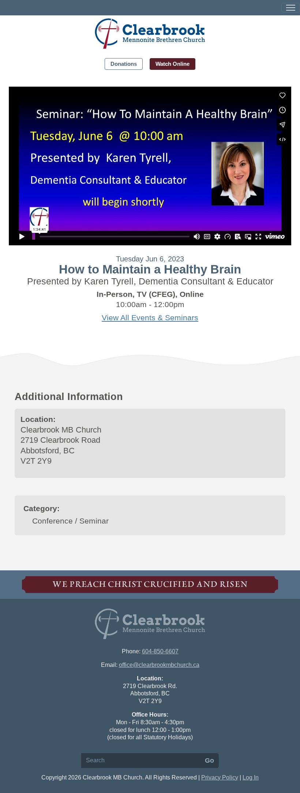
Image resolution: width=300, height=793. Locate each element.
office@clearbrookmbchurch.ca (159, 665)
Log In (251, 777)
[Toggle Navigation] (290, 7)
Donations (123, 64)
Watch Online (172, 64)
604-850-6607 (160, 651)
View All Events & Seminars (150, 317)
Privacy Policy (219, 777)
